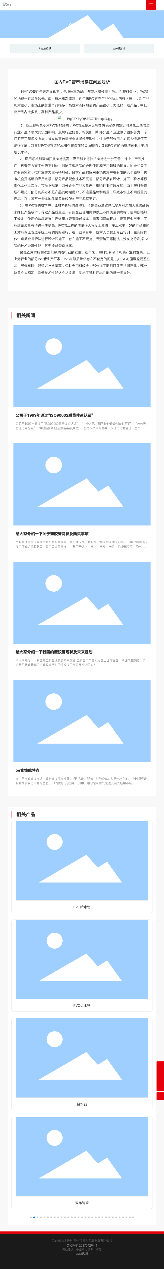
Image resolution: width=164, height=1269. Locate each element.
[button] (31, 1217)
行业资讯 (45, 48)
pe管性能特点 (28, 770)
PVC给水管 (82, 907)
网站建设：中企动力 (74, 1249)
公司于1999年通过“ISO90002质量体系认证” (55, 415)
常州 (91, 1249)
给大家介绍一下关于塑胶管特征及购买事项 (52, 533)
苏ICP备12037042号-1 (82, 1245)
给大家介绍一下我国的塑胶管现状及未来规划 (54, 652)
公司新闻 (119, 48)
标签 (99, 1249)
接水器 (82, 1104)
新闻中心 (82, 26)
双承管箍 (82, 1203)
